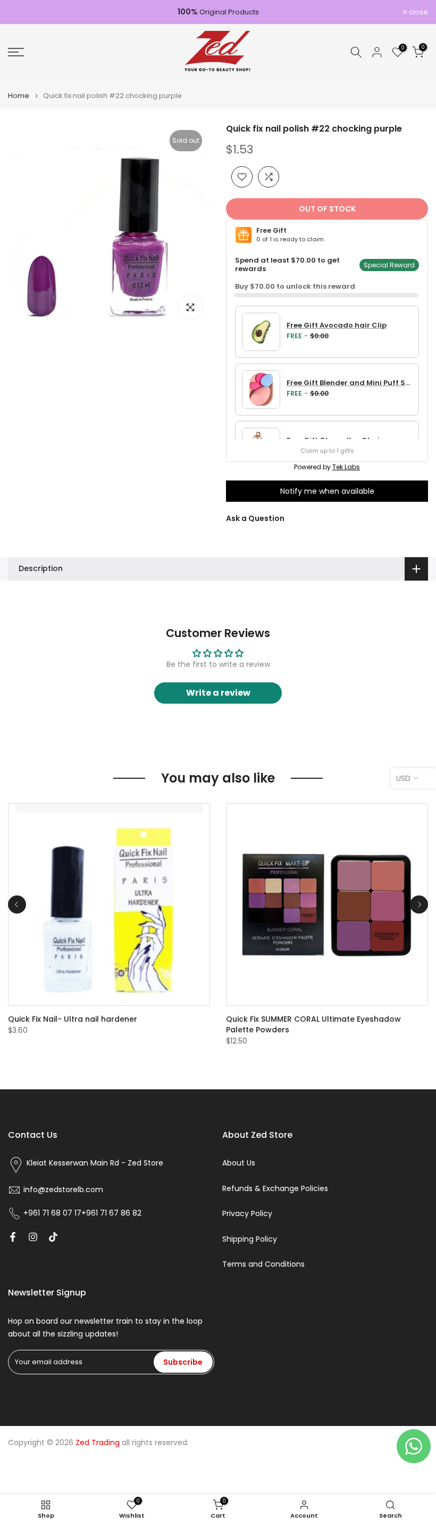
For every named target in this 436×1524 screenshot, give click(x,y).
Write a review (218, 693)
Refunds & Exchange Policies (275, 1189)
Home (18, 95)
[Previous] (17, 904)
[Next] (419, 904)
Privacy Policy (247, 1214)
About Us (238, 1163)
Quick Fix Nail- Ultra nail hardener (72, 1019)
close (23, 12)
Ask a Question (255, 518)
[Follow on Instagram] (33, 1236)
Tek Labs (346, 466)
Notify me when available (327, 491)
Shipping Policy (249, 1239)
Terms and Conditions (263, 1264)
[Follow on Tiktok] (53, 1236)
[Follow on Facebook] (13, 1236)
